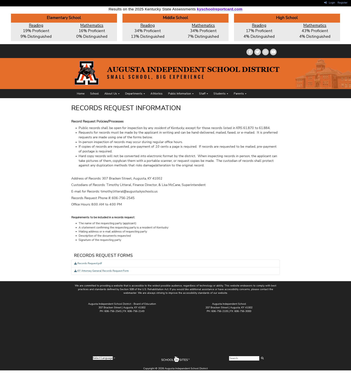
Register (342, 2)
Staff (202, 94)
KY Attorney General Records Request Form (103, 271)
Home (81, 94)
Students (220, 94)
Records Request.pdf (89, 263)
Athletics (156, 94)
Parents (239, 94)
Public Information (180, 94)
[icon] (273, 52)
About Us (111, 94)
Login (331, 2)
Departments (134, 94)
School (94, 94)
